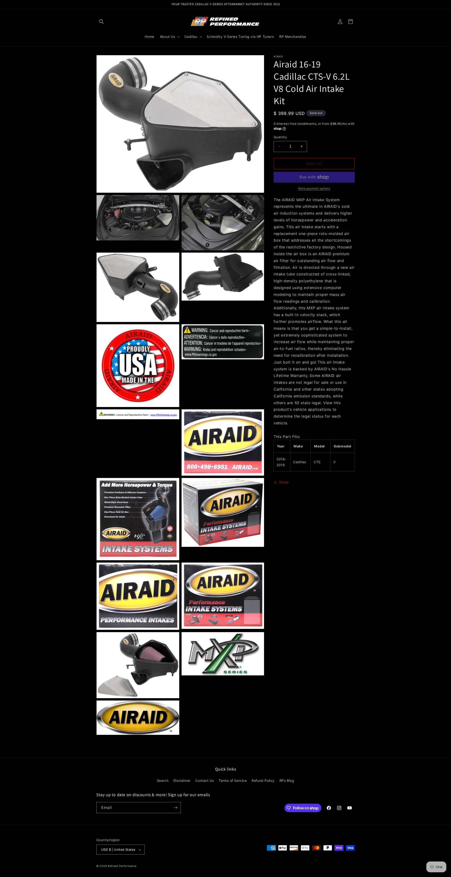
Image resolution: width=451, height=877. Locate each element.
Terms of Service (233, 781)
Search (163, 781)
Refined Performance (122, 866)
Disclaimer (182, 781)
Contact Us (204, 781)
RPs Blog (287, 781)
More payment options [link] (314, 188)
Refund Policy (263, 781)
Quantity (280, 137)
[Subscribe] (175, 807)
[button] (101, 21)
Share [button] (284, 482)
